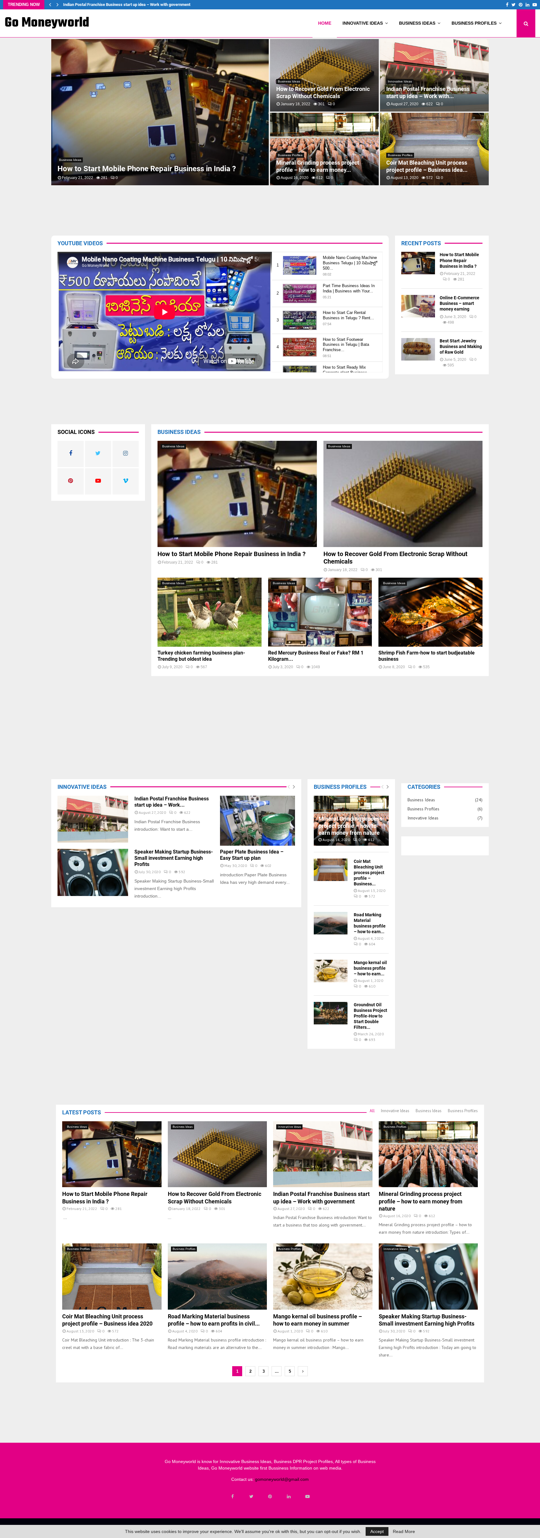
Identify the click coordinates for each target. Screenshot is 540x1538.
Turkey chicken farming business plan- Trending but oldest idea (318, 166)
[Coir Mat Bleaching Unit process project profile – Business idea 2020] (331, 870)
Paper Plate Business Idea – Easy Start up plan (251, 855)
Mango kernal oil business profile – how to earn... (370, 968)
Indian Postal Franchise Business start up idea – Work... (171, 802)
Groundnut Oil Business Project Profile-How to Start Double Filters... (370, 1016)
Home (324, 23)
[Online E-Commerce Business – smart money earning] (418, 306)
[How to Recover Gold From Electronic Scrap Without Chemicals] (403, 494)
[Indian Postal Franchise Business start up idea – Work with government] (93, 819)
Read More (404, 1531)
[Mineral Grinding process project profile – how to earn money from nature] (428, 1154)
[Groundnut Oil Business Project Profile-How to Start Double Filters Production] (331, 1013)
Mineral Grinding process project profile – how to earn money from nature (129, 4)
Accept (377, 1531)
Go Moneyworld (47, 23)
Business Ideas (417, 23)
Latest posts (81, 1112)
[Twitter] (251, 1496)
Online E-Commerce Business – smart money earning (459, 303)
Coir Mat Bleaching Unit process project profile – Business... (369, 872)
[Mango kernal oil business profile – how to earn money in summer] (331, 971)
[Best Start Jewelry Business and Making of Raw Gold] (418, 349)
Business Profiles (474, 23)
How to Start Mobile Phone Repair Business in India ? (459, 260)
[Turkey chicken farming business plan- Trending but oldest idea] (210, 612)
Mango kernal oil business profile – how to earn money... (320, 92)
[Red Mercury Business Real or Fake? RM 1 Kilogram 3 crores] (320, 612)
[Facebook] (232, 1496)
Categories (424, 787)
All (372, 1111)
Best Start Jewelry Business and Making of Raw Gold (461, 346)
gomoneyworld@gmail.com (282, 1479)
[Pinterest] (270, 1496)
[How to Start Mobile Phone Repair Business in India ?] (418, 263)
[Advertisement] (243, 208)
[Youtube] (307, 1496)
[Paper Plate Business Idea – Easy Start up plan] (257, 821)
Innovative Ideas (362, 23)
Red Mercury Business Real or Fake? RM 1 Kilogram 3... (432, 166)
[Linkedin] (288, 1496)
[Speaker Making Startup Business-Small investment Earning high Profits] (93, 872)
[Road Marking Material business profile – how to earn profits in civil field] (331, 923)
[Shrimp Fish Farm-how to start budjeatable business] (430, 612)
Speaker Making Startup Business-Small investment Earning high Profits (434, 92)
